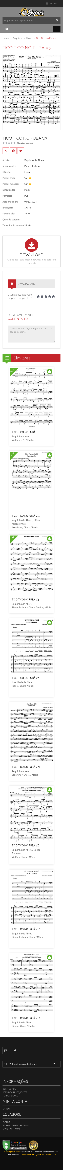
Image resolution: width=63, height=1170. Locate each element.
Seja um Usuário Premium (16, 1125)
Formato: (7, 195)
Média (27, 189)
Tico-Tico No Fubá (23, 432)
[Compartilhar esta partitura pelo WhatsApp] (6, 150)
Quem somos (9, 1088)
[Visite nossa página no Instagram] (6, 1050)
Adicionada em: (10, 201)
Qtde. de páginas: (11, 219)
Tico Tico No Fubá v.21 (26, 767)
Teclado (36, 166)
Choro (27, 172)
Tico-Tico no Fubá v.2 (25, 678)
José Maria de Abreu (22, 682)
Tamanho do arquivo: (13, 225)
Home (6, 38)
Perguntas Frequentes (15, 1092)
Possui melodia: (10, 183)
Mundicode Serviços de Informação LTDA (39, 1154)
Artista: (6, 160)
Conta (51, 3)
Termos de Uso (10, 1095)
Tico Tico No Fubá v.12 (26, 1018)
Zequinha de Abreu (22, 38)
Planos (6, 1122)
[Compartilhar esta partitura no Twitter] (20, 150)
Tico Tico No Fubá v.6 (25, 845)
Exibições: (8, 207)
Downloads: (8, 213)
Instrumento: (9, 166)
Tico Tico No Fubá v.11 (26, 516)
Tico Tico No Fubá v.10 (26, 929)
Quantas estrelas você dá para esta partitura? (20, 296)
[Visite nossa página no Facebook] (15, 1050)
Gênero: (6, 172)
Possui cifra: (9, 177)
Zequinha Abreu (20, 436)
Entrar (6, 1108)
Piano (27, 166)
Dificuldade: (9, 189)
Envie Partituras (11, 1128)
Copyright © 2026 (12, 1151)
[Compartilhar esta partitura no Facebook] (13, 150)
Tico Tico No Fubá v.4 (25, 599)
